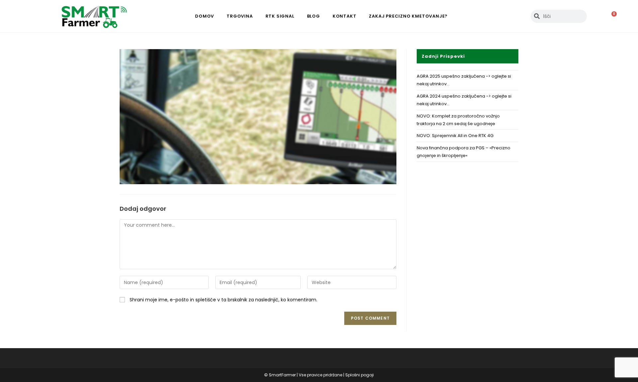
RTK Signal (280, 16)
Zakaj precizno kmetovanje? (408, 16)
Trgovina (240, 16)
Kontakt (345, 16)
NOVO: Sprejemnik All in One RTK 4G (455, 135)
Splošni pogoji (359, 375)
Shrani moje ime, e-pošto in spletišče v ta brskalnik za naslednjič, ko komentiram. (223, 299)
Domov (204, 16)
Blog (313, 16)
